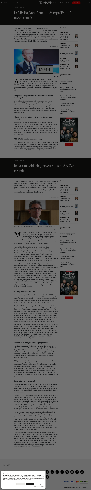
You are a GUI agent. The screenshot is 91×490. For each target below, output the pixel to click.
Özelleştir (39, 483)
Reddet (20, 483)
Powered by (39, 486)
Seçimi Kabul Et (29, 483)
